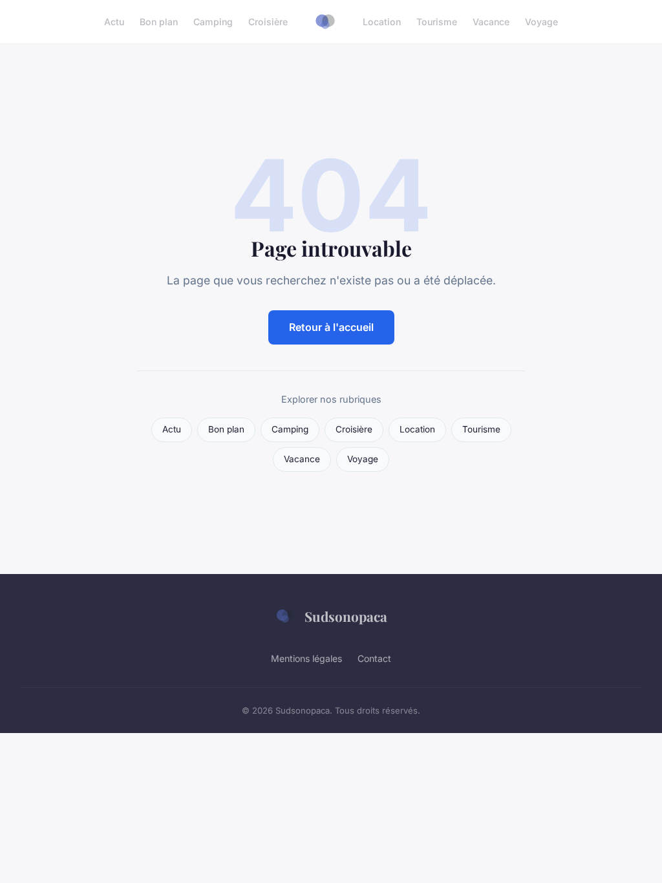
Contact (374, 658)
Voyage (541, 21)
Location (382, 21)
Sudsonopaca (345, 616)
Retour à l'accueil (331, 327)
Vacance (491, 21)
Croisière (268, 21)
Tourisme (436, 21)
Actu (114, 21)
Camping (213, 21)
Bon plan (159, 21)
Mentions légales (306, 658)
